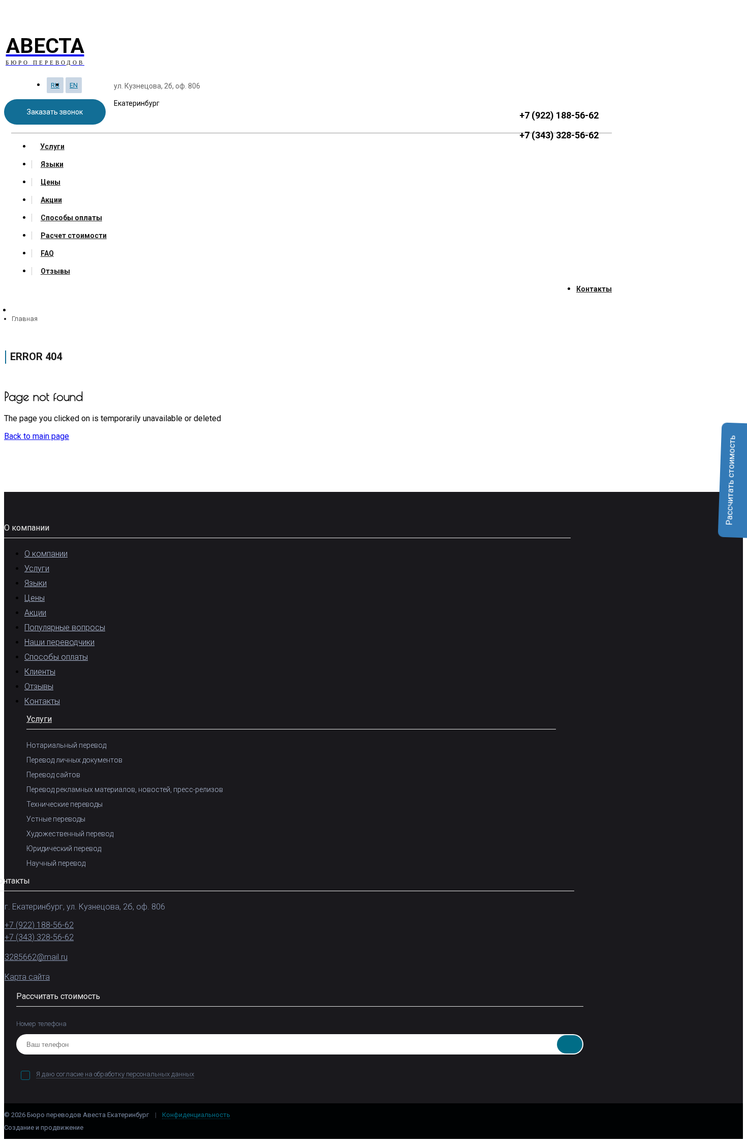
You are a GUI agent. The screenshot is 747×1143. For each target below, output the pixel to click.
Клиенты (39, 672)
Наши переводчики (59, 642)
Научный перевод (55, 863)
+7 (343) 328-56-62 (559, 135)
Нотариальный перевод (66, 745)
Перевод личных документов (74, 760)
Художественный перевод (69, 834)
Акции (51, 200)
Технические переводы (64, 804)
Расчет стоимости (74, 235)
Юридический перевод (63, 848)
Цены (50, 182)
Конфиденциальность (196, 1115)
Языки (52, 164)
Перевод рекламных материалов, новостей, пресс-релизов (124, 789)
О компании (46, 554)
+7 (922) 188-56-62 (559, 115)
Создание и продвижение (44, 1127)
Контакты (594, 289)
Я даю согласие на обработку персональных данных (115, 1074)
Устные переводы (55, 819)
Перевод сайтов (53, 775)
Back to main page (36, 436)
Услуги (52, 146)
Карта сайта (27, 977)
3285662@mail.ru (36, 957)
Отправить (569, 1044)
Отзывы (55, 271)
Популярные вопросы (64, 627)
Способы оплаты (71, 218)
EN (74, 85)
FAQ (47, 253)
